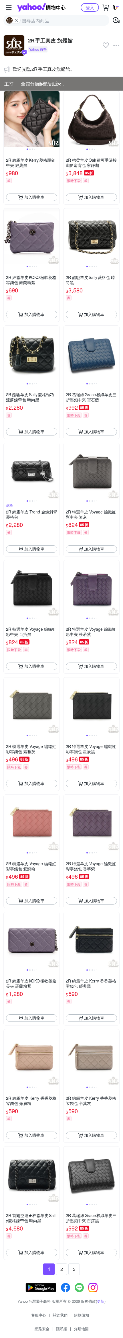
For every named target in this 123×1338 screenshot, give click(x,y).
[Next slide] (55, 119)
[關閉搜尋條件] (16, 20)
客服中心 (38, 1315)
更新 (100, 1301)
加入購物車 (34, 197)
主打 (8, 83)
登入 (90, 7)
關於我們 (60, 1315)
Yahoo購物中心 (41, 7)
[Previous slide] (7, 119)
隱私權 (61, 1328)
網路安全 (42, 1328)
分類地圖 (81, 1328)
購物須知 (81, 1315)
